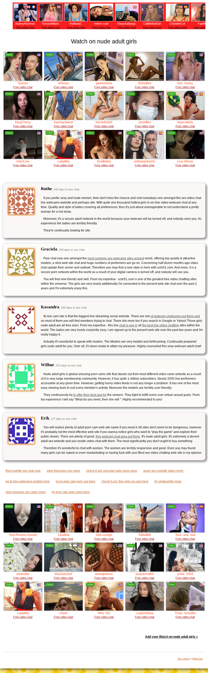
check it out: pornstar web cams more (111, 471)
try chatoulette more (168, 481)
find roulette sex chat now (23, 471)
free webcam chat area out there (118, 436)
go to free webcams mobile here (28, 481)
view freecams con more (63, 471)
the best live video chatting (160, 325)
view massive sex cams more (26, 492)
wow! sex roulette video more (163, 471)
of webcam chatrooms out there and (175, 316)
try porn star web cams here (71, 492)
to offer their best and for (90, 395)
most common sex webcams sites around (116, 258)
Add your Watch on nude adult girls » (171, 636)
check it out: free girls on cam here (124, 481)
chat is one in (128, 325)
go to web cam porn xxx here (75, 481)
